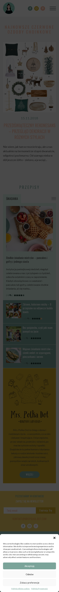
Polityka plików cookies (20, 588)
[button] (54, 537)
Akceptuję (29, 566)
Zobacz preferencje (29, 582)
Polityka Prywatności (39, 588)
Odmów (29, 574)
